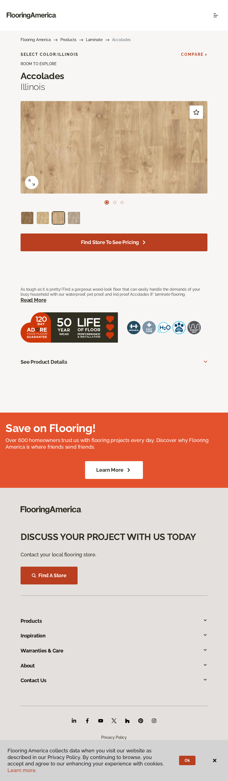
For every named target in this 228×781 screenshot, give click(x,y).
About (28, 666)
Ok (187, 760)
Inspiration (33, 636)
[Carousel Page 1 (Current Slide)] (107, 202)
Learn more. (22, 770)
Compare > (194, 54)
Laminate (94, 39)
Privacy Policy (114, 737)
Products (68, 39)
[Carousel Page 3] (122, 202)
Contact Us (33, 680)
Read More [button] (33, 300)
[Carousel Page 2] (114, 202)
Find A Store (52, 575)
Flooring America (36, 39)
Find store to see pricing (110, 242)
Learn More (109, 470)
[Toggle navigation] (215, 15)
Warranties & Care (42, 651)
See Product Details (44, 362)
